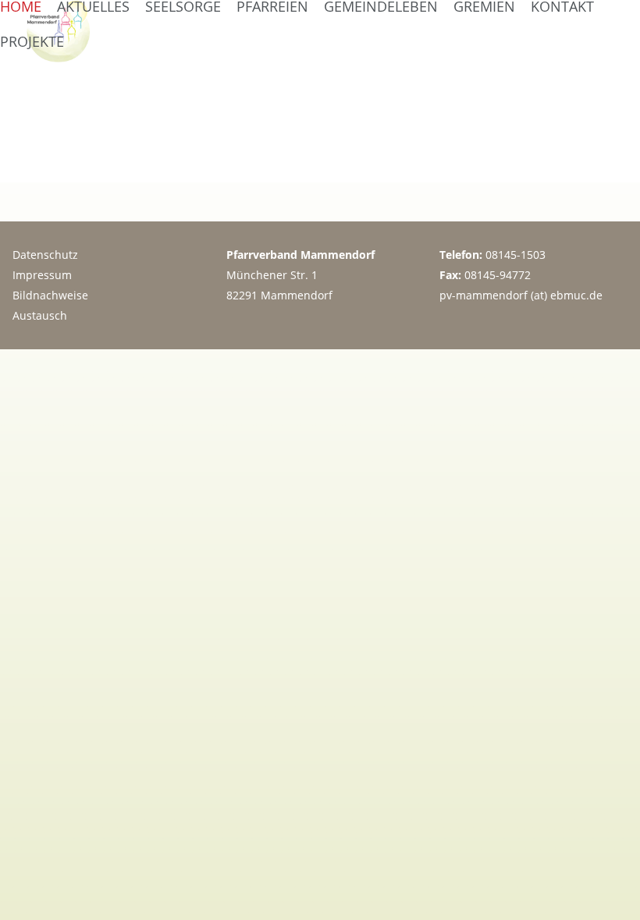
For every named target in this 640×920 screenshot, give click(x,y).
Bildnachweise (50, 295)
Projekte (32, 41)
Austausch (39, 315)
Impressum (42, 274)
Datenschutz (45, 254)
